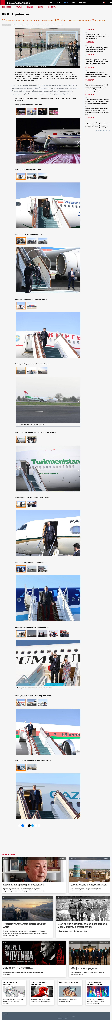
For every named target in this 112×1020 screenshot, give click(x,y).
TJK (59, 3)
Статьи (18, 7)
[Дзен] (29, 825)
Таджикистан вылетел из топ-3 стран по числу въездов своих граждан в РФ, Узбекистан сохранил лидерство (96, 88)
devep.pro (65, 1018)
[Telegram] (32, 825)
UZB (73, 3)
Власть (32, 25)
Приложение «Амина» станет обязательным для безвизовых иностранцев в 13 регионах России (97, 74)
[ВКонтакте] (22, 825)
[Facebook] (36, 825)
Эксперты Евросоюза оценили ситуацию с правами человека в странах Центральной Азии (96, 62)
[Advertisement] (47, 841)
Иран (17, 25)
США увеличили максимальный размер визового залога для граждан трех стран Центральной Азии (97, 111)
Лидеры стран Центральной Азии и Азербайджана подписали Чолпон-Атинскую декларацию (97, 125)
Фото (40, 7)
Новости (6, 7)
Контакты (6, 1013)
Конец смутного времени (68, 982)
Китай (13, 25)
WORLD (82, 3)
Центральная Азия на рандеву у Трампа (95, 983)
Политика (27, 25)
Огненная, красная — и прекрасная (38, 983)
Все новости (103, 130)
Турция (37, 25)
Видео (30, 7)
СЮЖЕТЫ (52, 7)
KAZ (44, 3)
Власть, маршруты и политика (10, 983)
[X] (19, 825)
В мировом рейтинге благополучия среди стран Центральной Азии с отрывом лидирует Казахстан (97, 101)
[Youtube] (39, 825)
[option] (21, 111)
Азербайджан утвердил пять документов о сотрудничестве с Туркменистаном (96, 36)
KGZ (52, 3)
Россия (21, 25)
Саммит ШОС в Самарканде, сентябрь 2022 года (51, 25)
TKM (66, 3)
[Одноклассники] (26, 825)
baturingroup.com (68, 1016)
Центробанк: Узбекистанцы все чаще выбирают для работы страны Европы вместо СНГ (96, 49)
